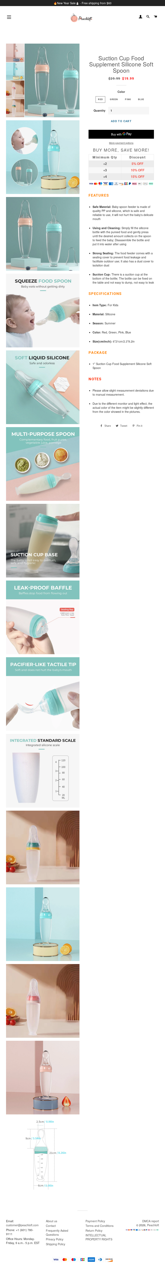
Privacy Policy (54, 1239)
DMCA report (150, 1221)
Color (121, 92)
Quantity (99, 110)
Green (114, 99)
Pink (128, 99)
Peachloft (153, 1225)
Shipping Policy (55, 1244)
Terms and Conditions (99, 1226)
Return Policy (94, 1230)
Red (100, 99)
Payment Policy (95, 1221)
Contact (51, 1226)
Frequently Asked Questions (57, 1232)
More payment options (121, 143)
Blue (141, 99)
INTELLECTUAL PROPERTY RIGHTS (99, 1237)
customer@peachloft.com (22, 1225)
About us (51, 1221)
